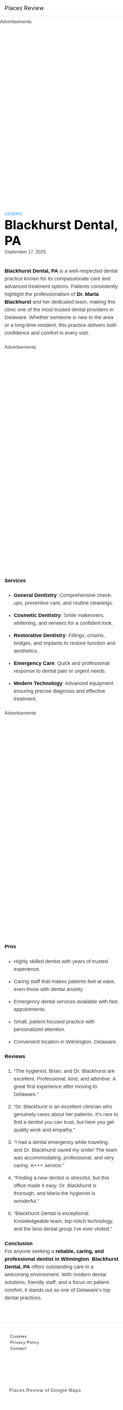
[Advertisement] (61, 111)
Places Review (24, 8)
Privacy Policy (24, 1342)
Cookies (18, 1336)
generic (14, 214)
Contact (18, 1348)
